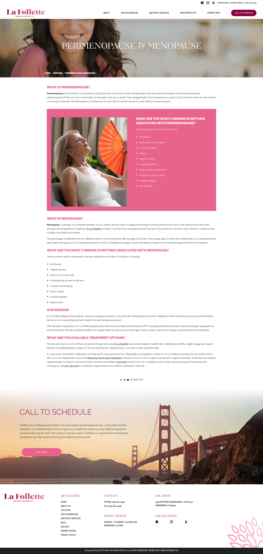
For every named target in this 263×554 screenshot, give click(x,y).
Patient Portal (236, 3)
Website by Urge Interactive (163, 550)
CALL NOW (42, 452)
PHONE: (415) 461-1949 (114, 502)
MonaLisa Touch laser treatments (105, 358)
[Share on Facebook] (121, 380)
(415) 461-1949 (250, 3)
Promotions (223, 3)
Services (57, 73)
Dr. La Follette (94, 228)
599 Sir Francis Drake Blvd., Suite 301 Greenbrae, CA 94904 (174, 503)
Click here (122, 362)
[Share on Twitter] (124, 380)
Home (47, 73)
